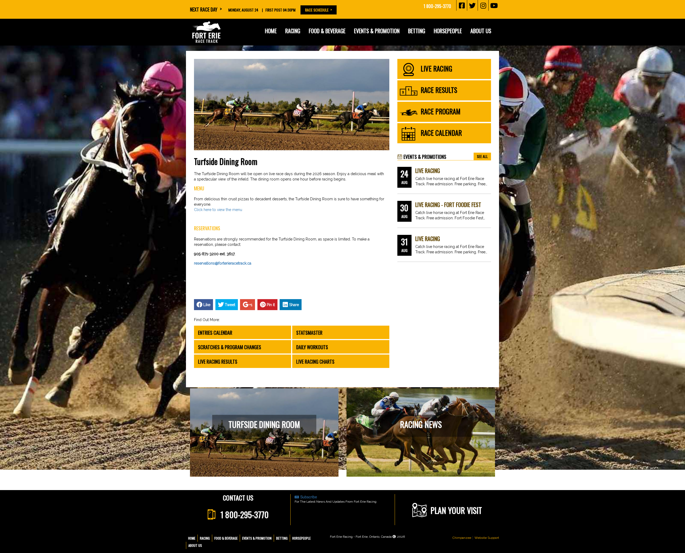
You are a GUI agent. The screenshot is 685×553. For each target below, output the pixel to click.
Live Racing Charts (315, 361)
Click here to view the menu (218, 210)
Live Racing (427, 171)
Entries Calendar (215, 332)
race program (441, 111)
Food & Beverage (226, 538)
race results (439, 90)
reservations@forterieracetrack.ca (222, 263)
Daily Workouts (312, 347)
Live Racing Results (217, 361)
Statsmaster (309, 332)
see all (482, 156)
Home (271, 31)
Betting (416, 31)
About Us (195, 545)
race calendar (441, 133)
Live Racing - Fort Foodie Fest (448, 205)
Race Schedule (317, 10)
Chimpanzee (461, 538)
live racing (436, 68)
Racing (205, 538)
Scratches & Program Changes (229, 347)
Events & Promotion (376, 31)
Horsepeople (301, 538)
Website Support (486, 538)
